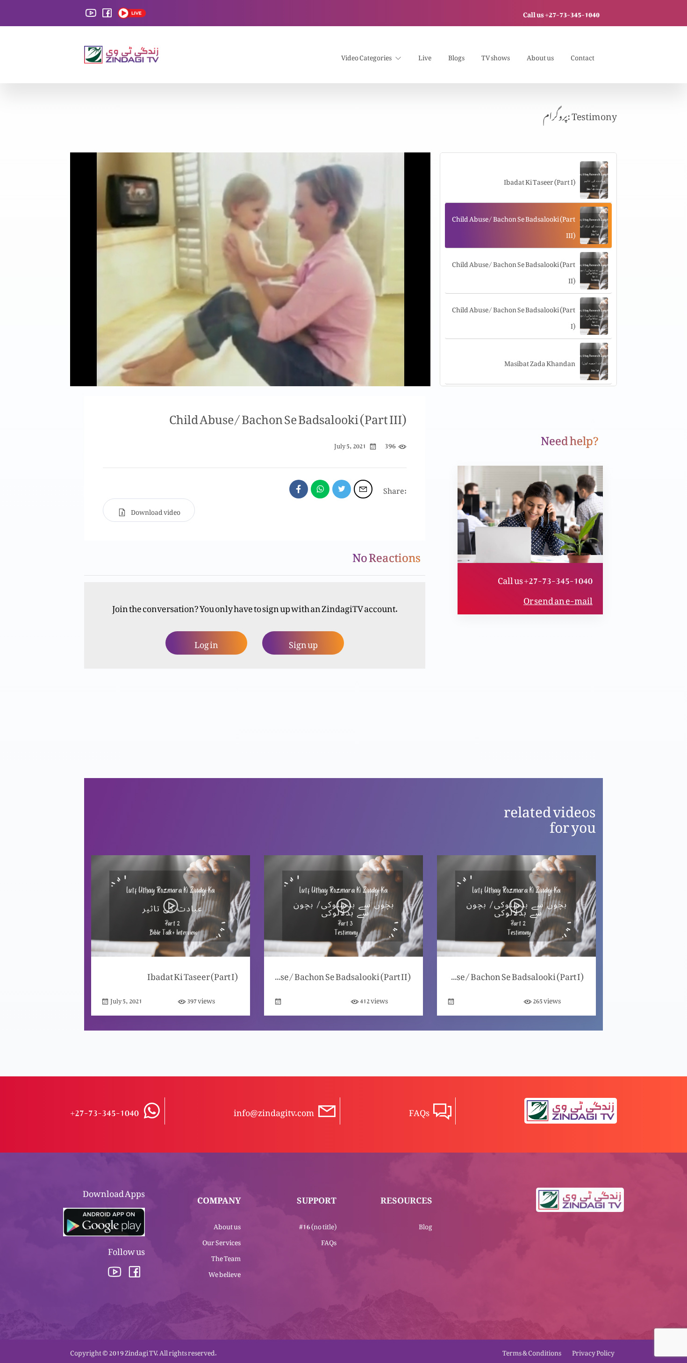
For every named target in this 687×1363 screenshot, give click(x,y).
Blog (425, 1225)
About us (540, 56)
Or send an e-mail (558, 598)
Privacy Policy (593, 1351)
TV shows (495, 56)
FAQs (328, 1241)
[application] (250, 269)
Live (424, 56)
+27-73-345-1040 (104, 1110)
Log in (206, 642)
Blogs (456, 56)
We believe (224, 1272)
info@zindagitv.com (274, 1110)
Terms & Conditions (531, 1351)
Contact (582, 56)
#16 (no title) (317, 1225)
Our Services (221, 1241)
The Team (226, 1256)
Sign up (303, 642)
